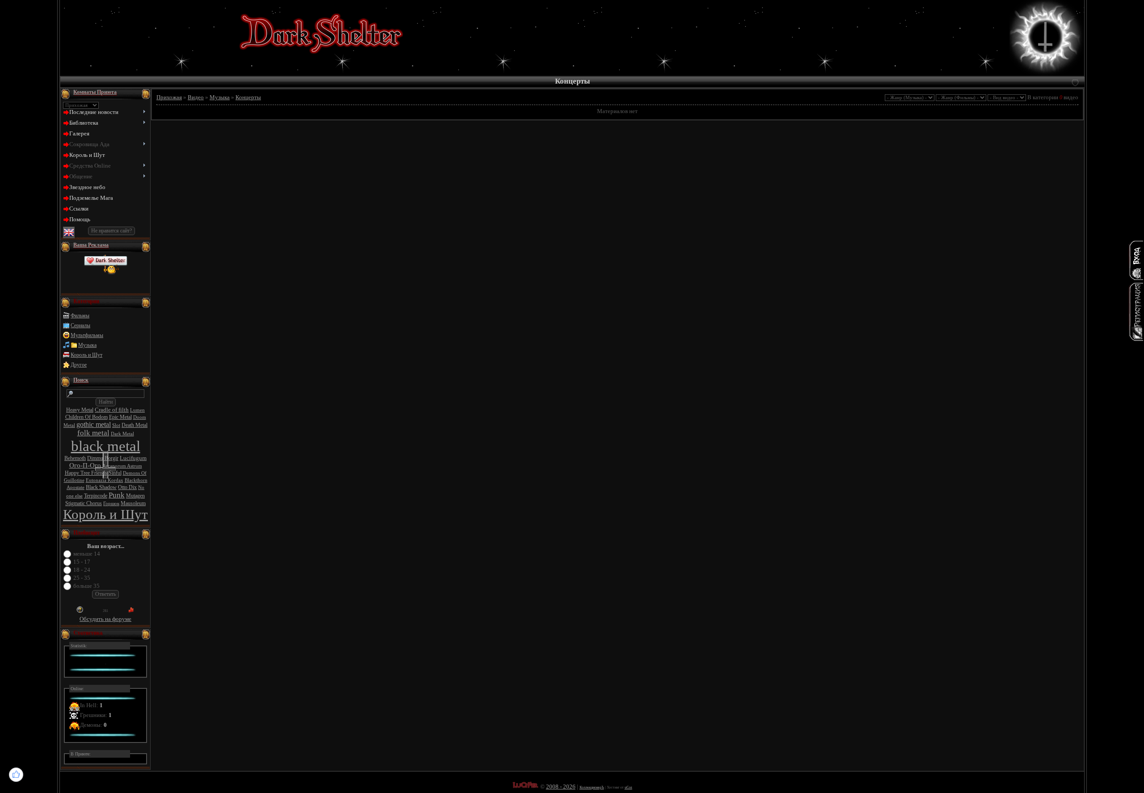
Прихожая (169, 97)
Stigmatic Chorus (83, 503)
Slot (116, 425)
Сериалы (80, 325)
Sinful (115, 473)
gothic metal (93, 424)
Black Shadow (101, 487)
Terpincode (95, 496)
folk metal (93, 433)
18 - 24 (81, 569)
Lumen (137, 410)
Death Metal (134, 425)
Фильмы (80, 315)
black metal (105, 446)
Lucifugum (133, 458)
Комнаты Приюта (95, 92)
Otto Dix (127, 487)
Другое (79, 365)
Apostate (75, 487)
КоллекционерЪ (592, 787)
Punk (117, 495)
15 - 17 (81, 561)
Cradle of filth (112, 409)
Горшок (111, 503)
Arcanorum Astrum (122, 466)
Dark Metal (122, 433)
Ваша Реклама (91, 245)
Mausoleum (133, 503)
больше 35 (86, 585)
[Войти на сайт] (1136, 260)
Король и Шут (86, 355)
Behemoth (75, 458)
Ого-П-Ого (85, 465)
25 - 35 (81, 577)
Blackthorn (136, 480)
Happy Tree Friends (86, 473)
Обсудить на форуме (105, 619)
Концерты (248, 97)
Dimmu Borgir (102, 458)
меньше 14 (86, 553)
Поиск (80, 380)
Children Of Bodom (86, 417)
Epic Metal (120, 417)
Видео (196, 97)
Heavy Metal (79, 410)
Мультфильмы (87, 335)
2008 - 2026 (561, 786)
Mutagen (135, 496)
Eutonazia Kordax (104, 480)
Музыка (87, 345)
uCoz (628, 787)
